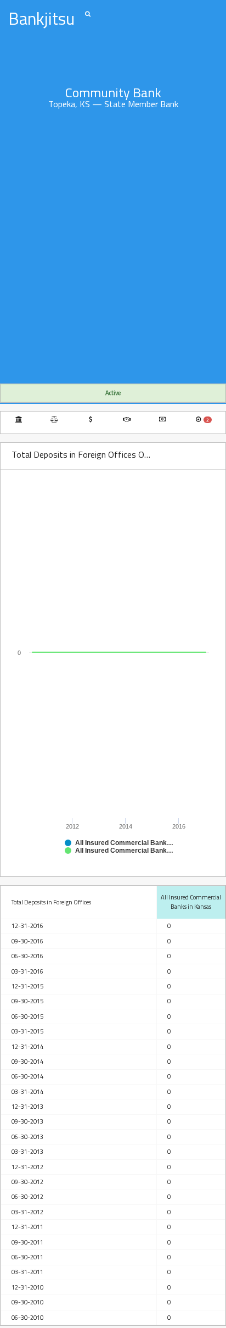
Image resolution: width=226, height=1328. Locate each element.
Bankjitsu (41, 18)
